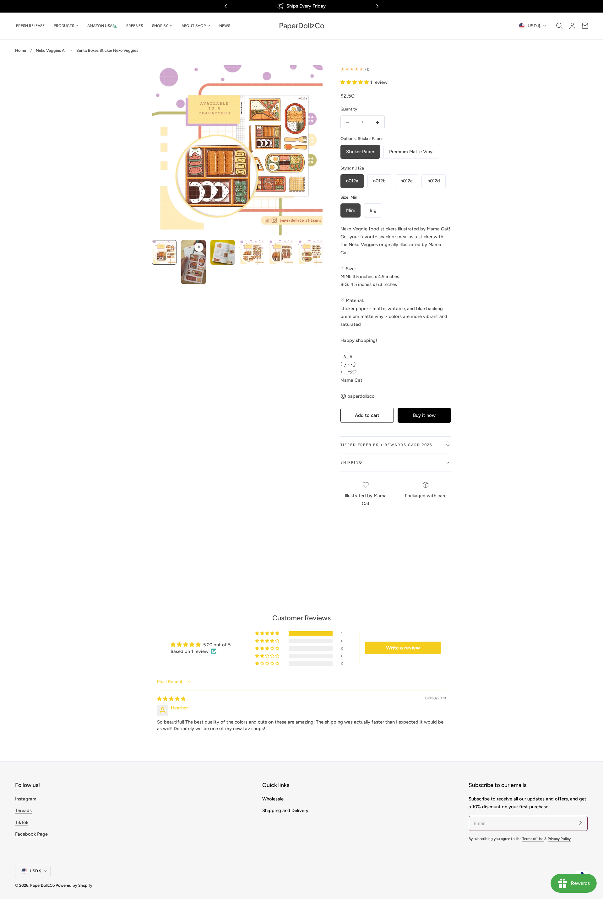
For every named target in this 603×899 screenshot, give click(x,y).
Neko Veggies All (51, 50)
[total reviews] (395, 69)
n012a (352, 181)
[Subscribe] (580, 823)
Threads (23, 810)
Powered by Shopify (74, 885)
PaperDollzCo (42, 885)
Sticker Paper (360, 151)
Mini (350, 210)
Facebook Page (31, 834)
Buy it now (424, 415)
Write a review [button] (403, 648)
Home (20, 50)
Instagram (25, 799)
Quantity (348, 108)
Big (373, 210)
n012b (379, 181)
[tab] (164, 262)
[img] (171, 699)
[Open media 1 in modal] (311, 76)
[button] (559, 25)
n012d (433, 181)
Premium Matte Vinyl (411, 151)
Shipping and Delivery (285, 810)
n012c (406, 181)
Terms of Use (533, 839)
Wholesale (273, 799)
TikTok (21, 822)
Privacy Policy (559, 839)
